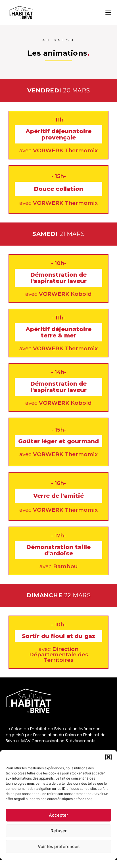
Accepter (58, 815)
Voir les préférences (59, 846)
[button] (108, 757)
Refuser (59, 830)
